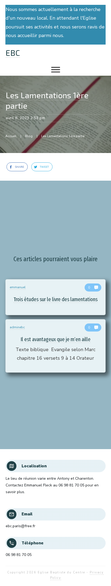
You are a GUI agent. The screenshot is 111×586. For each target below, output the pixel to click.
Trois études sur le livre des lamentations (55, 297)
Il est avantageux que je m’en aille (55, 345)
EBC (13, 52)
